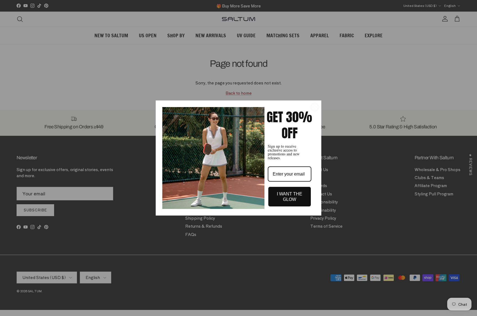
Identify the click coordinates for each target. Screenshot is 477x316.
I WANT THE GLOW (289, 196)
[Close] (314, 107)
